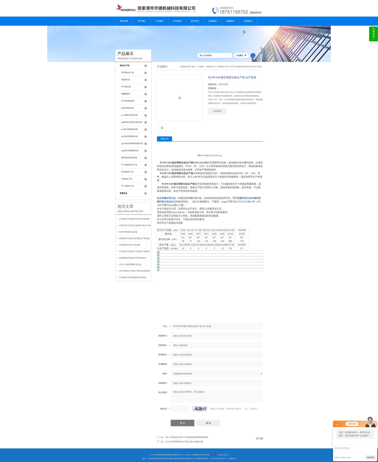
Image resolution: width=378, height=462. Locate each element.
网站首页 (124, 21)
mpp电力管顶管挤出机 (130, 151)
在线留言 (230, 21)
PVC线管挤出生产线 (129, 165)
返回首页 (232, 459)
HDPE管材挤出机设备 (128, 232)
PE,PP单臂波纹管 (128, 101)
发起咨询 (370, 457)
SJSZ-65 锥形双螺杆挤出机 (130, 264)
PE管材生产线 (126, 179)
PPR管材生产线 (127, 172)
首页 (193, 67)
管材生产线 (210, 67)
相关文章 (125, 206)
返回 (258, 438)
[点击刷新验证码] (199, 408)
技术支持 (195, 21)
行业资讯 (177, 21)
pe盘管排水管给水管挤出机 (131, 122)
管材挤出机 (125, 80)
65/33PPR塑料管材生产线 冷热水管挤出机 (184, 442)
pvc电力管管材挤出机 (129, 129)
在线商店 (212, 21)
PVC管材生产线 (127, 186)
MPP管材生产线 (127, 73)
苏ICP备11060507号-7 (219, 459)
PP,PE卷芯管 (126, 87)
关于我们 (142, 21)
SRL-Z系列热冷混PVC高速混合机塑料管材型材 (186, 437)
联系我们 (248, 21)
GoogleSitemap (222, 455)
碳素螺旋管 (125, 94)
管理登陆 (199, 459)
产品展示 (159, 21)
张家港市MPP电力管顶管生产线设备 (134, 238)
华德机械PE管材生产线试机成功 (132, 258)
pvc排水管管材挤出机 (129, 136)
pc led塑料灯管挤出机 (129, 115)
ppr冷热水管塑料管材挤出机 (132, 143)
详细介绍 (164, 139)
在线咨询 (217, 111)
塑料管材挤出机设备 (129, 158)
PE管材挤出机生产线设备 (129, 245)
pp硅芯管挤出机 (127, 108)
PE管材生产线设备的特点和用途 (132, 277)
